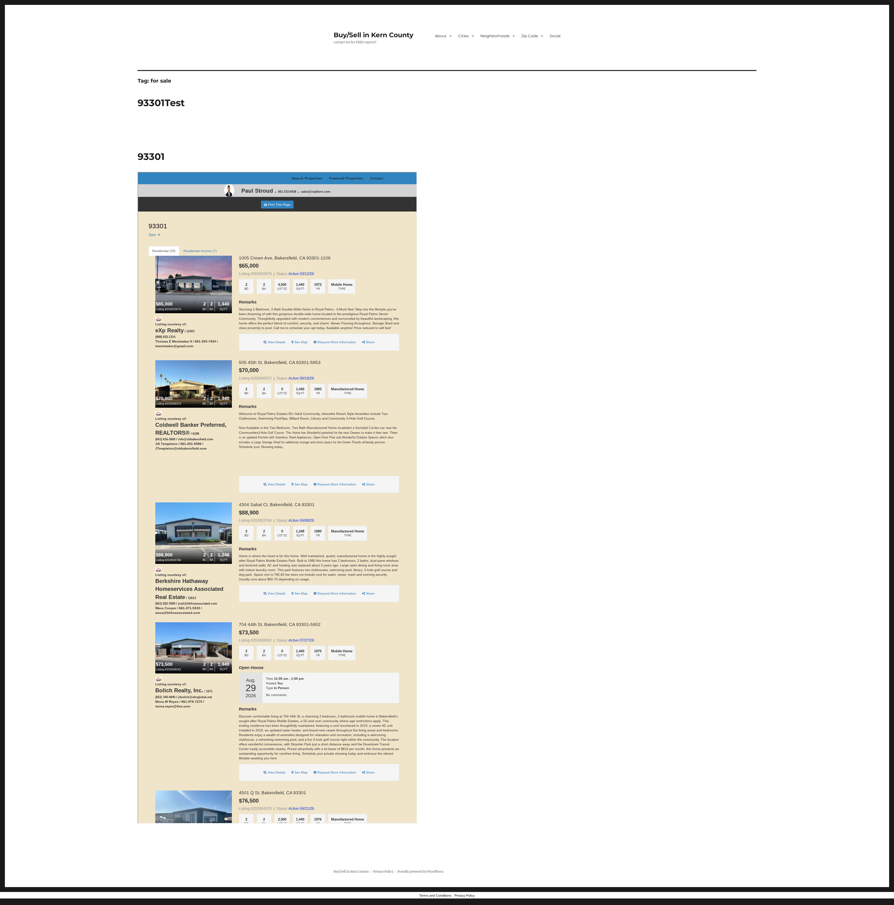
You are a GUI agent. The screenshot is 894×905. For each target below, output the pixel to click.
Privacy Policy (383, 872)
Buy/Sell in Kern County (373, 35)
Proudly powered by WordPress (420, 872)
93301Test (161, 102)
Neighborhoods (495, 36)
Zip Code (529, 36)
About (441, 36)
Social (555, 36)
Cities (463, 36)
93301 (151, 156)
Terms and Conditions (435, 895)
